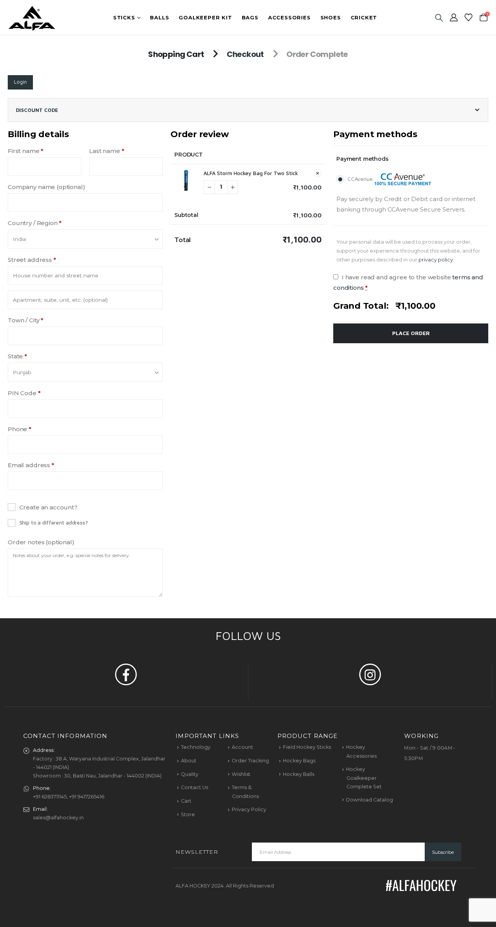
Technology (195, 747)
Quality (189, 774)
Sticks (124, 17)
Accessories (289, 17)
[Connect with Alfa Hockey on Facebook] (126, 674)
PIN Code (24, 393)
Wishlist (241, 774)
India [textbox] (19, 239)
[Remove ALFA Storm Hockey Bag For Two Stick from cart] (317, 173)
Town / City (25, 320)
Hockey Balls (298, 774)
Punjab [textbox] (22, 372)
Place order (411, 333)
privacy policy (435, 259)
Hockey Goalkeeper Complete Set (364, 777)
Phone (19, 429)
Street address (32, 259)
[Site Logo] (32, 17)
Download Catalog (369, 800)
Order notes (41, 542)
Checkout (245, 54)
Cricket (364, 17)
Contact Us (194, 787)
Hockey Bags (299, 761)
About (188, 761)
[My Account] (453, 17)
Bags (250, 17)
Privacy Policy (249, 809)
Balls (159, 17)
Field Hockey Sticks (307, 747)
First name (25, 151)
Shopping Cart (176, 54)
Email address (31, 465)
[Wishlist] (468, 17)
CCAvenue (361, 178)
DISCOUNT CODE (37, 110)
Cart (186, 801)
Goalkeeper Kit (205, 17)
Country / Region (35, 223)
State (17, 356)
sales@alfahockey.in (58, 817)
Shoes (330, 17)
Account (242, 747)
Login (20, 82)
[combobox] (85, 239)
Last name (106, 151)
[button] (439, 17)
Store (188, 814)
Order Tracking (250, 761)
